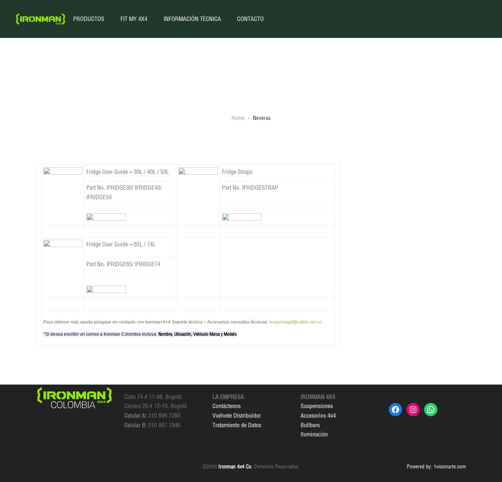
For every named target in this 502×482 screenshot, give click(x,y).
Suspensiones (317, 406)
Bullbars (310, 425)
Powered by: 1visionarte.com (436, 466)
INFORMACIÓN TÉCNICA (192, 18)
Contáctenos (226, 406)
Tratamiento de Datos (236, 425)
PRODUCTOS (88, 18)
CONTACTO (250, 18)
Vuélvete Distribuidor (236, 415)
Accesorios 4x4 (318, 415)
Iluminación (314, 434)
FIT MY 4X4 (134, 18)
